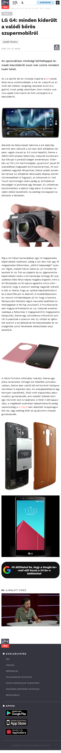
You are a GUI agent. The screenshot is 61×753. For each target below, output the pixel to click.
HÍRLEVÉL (10, 665)
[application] (30, 609)
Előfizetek (45, 2)
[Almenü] (15, 2)
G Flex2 (23, 407)
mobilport (19, 8)
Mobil (7, 14)
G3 (43, 8)
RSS (7, 659)
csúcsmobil (33, 8)
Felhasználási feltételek (19, 677)
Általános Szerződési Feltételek (23, 689)
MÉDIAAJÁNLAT (13, 695)
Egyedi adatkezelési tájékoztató (22, 683)
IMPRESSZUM (12, 671)
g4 (49, 8)
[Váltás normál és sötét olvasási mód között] (22, 2)
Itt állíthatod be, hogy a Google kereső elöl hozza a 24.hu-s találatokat (34, 570)
